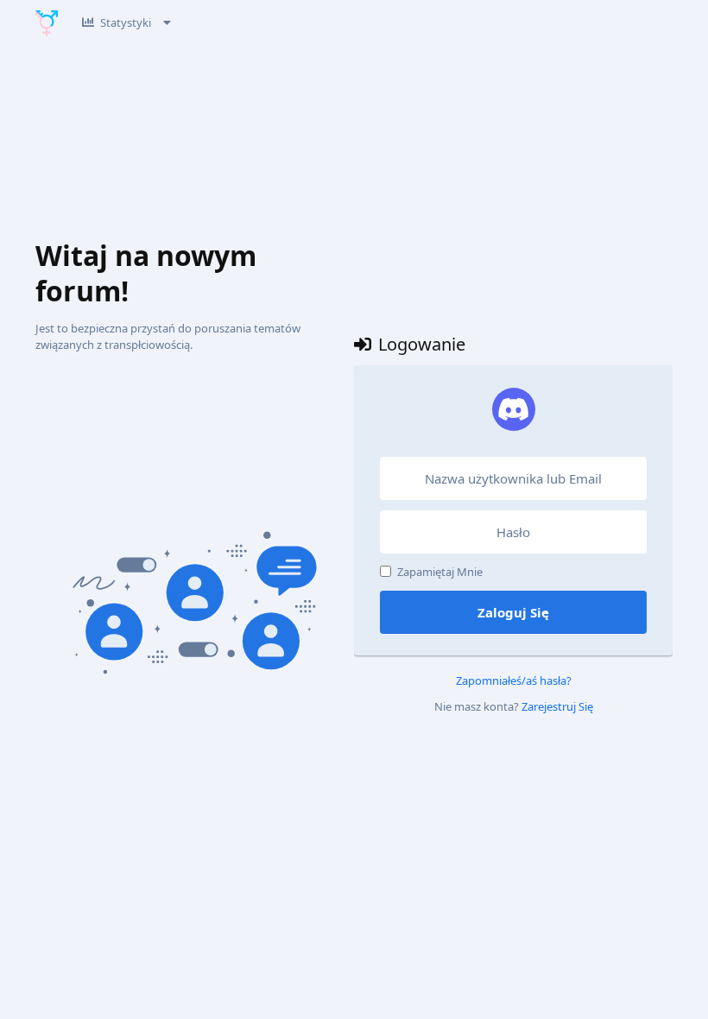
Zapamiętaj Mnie (440, 571)
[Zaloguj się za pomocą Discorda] (513, 409)
